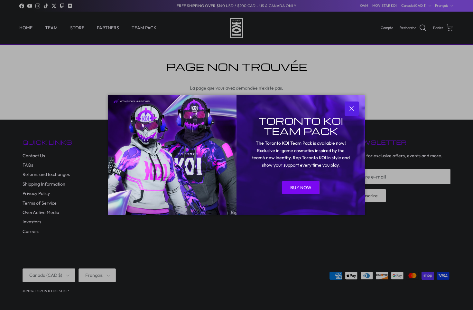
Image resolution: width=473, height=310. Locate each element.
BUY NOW (300, 187)
